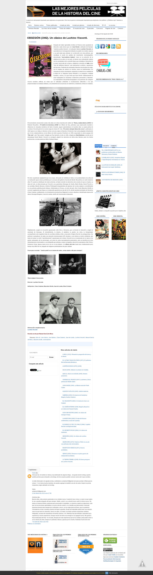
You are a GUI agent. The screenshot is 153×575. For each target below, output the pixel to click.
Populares (98, 146)
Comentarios (113, 146)
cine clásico (44, 337)
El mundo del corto (79, 28)
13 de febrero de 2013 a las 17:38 (41, 493)
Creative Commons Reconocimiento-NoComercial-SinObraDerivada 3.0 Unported (114, 559)
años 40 (38, 337)
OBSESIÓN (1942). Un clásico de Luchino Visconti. (57, 37)
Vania (34, 473)
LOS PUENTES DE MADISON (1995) (112, 180)
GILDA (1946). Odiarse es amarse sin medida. (75, 370)
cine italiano (52, 337)
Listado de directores (93, 25)
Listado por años (65, 25)
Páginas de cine (110, 28)
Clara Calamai (61, 337)
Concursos (99, 28)
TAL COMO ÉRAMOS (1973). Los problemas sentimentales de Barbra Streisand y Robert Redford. (112, 152)
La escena (112, 25)
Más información (113, 573)
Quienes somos (39, 25)
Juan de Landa (70, 337)
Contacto (120, 28)
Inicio (30, 25)
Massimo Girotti (38, 339)
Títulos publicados (51, 25)
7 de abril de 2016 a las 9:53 (40, 521)
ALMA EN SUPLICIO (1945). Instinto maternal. (75, 391)
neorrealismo (36, 33)
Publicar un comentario (34, 523)
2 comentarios (32, 41)
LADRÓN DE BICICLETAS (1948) (72, 366)
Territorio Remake (33, 28)
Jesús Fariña (111, 555)
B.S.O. (104, 25)
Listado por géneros (78, 25)
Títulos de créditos (65, 28)
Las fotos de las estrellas (49, 28)
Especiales (90, 28)
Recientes (106, 146)
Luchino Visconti (32, 329)
